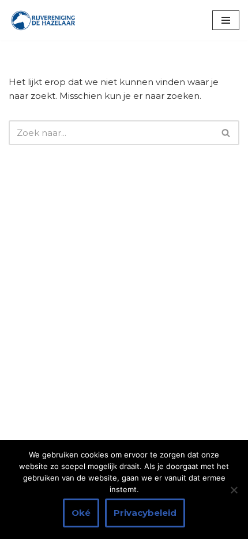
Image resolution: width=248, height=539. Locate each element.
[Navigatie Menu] (225, 20)
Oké (81, 512)
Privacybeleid (145, 512)
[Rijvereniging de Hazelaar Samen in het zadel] (43, 20)
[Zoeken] (226, 132)
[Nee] (233, 490)
